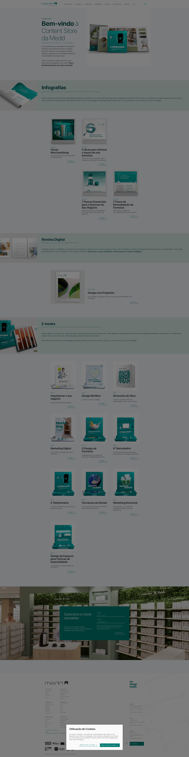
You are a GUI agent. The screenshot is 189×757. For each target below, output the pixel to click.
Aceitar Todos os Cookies (108, 745)
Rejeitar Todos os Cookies (87, 745)
